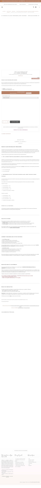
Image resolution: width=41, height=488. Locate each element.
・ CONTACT (30, 465)
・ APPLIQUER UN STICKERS (19, 462)
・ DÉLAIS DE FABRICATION (32, 462)
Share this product (7, 133)
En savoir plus (20, 75)
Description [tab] (20, 139)
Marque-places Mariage (15, 305)
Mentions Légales (22, 482)
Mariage (13, 11)
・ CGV (29, 464)
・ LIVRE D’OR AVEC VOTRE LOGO (20, 465)
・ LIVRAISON (30, 463)
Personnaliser (5, 332)
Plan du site (28, 482)
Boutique (9, 11)
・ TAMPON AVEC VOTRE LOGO (19, 464)
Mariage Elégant (27, 307)
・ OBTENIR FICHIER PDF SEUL (19, 463)
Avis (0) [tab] (20, 143)
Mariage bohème (21, 307)
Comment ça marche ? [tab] (20, 141)
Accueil (4, 11)
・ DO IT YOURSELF (18, 466)
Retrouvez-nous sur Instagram (20, 450)
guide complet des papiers (15, 227)
